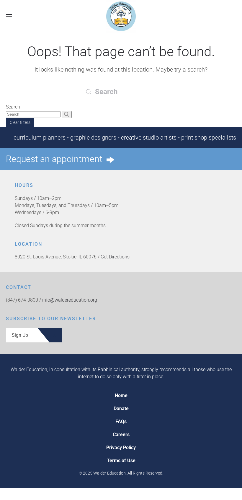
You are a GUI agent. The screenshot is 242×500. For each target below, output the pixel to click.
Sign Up (20, 335)
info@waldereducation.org (69, 300)
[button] (9, 16)
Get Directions (115, 257)
